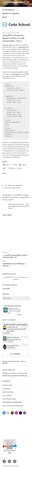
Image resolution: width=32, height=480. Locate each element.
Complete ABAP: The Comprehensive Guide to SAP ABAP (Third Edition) (16, 329)
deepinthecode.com (9, 446)
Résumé (4, 17)
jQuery (10, 185)
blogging (8, 187)
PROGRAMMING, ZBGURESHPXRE (12, 402)
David (9, 308)
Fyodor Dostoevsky (11, 347)
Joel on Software (7, 395)
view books (19, 314)
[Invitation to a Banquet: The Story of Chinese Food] (4, 340)
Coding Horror (6, 388)
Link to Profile (6, 288)
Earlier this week (7, 45)
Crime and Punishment (13, 345)
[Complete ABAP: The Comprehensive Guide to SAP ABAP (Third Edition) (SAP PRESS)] (4, 329)
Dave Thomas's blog (8, 392)
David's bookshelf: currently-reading (15, 324)
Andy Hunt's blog (7, 385)
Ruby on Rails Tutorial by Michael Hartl (13, 405)
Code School (21, 47)
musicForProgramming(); (9, 399)
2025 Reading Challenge (12, 305)
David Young (15, 33)
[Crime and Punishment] (4, 349)
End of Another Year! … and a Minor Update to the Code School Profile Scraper (18, 206)
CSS (6, 185)
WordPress (19, 185)
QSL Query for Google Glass (10, 13)
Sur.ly (13, 449)
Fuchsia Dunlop (10, 340)
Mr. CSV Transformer (8, 10)
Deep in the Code (13, 2)
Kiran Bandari (7, 332)
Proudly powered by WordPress (11, 466)
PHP (14, 185)
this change (16, 74)
